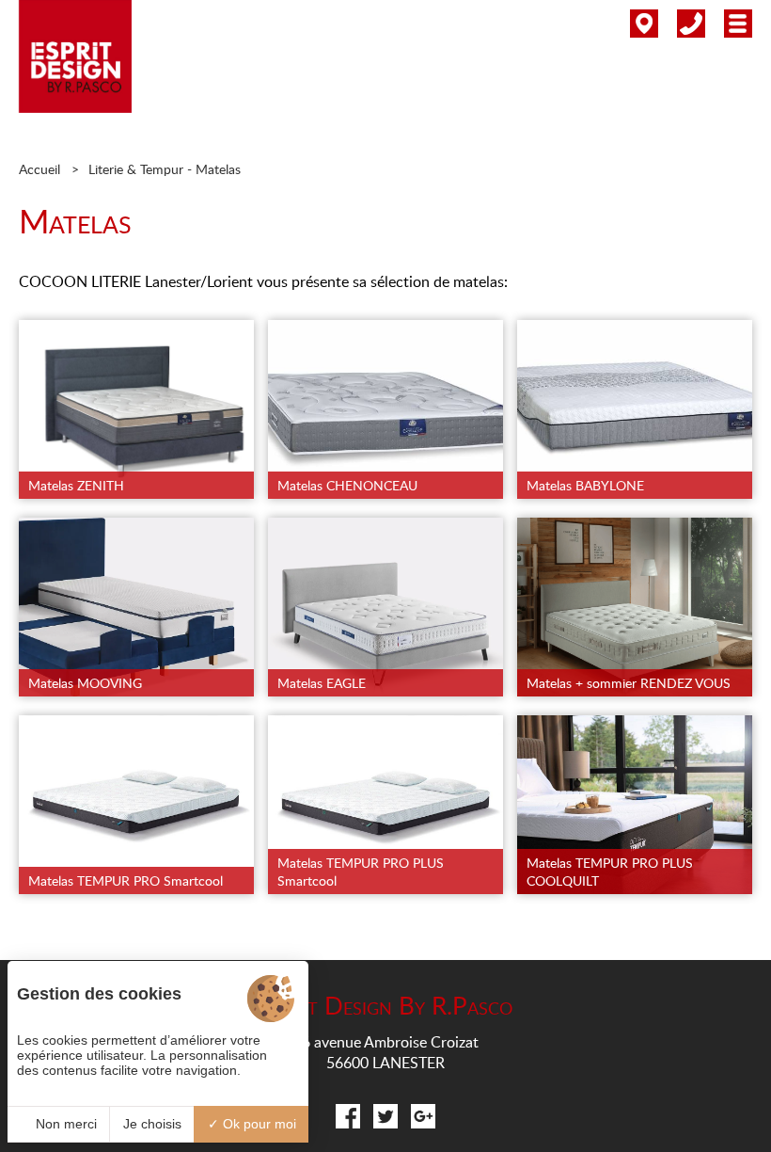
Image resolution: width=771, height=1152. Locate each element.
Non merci (64, 1123)
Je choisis (152, 1123)
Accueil (39, 169)
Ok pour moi (257, 1123)
